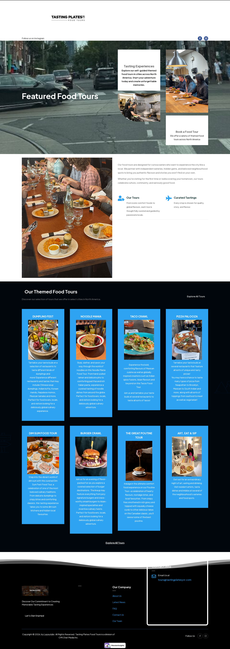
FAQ (114, 608)
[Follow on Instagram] (206, 38)
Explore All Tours (196, 296)
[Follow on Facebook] (200, 38)
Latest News (118, 602)
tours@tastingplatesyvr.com (174, 579)
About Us (117, 596)
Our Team (117, 621)
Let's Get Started (34, 615)
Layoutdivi (49, 634)
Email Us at (164, 575)
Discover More (131, 229)
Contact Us (118, 614)
